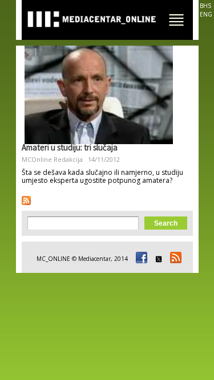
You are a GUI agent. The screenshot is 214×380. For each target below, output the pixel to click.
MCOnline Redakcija (52, 159)
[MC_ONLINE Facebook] (139, 258)
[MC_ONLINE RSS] (174, 258)
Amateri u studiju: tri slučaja (70, 148)
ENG (206, 14)
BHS (205, 6)
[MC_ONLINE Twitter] (156, 258)
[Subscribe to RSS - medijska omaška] (26, 200)
